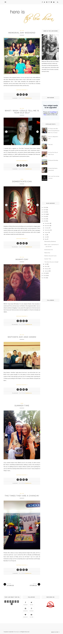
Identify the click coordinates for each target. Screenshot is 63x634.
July (46, 234)
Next (37, 56)
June (46, 237)
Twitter (31, 604)
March (46, 266)
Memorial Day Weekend (21, 33)
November (47, 225)
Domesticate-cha (22, 181)
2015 (44, 218)
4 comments (15, 483)
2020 (44, 207)
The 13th (50, 144)
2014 (44, 221)
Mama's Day (22, 259)
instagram (25, 610)
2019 (44, 209)
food (22, 179)
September (47, 230)
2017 (44, 214)
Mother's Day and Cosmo (22, 337)
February (47, 268)
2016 (44, 216)
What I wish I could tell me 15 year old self (22, 112)
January (46, 271)
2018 (44, 212)
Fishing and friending (53, 160)
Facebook (25, 604)
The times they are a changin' (22, 496)
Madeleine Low (28, 98)
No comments (15, 246)
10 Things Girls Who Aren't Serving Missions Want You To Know (53, 130)
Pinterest (31, 610)
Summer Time (22, 406)
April (46, 264)
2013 (44, 273)
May (46, 239)
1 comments (15, 98)
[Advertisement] (46, 84)
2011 (44, 277)
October (47, 227)
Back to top (54, 632)
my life (22, 30)
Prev (6, 56)
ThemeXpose (17, 631)
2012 (44, 275)
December (47, 223)
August (46, 232)
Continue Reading (21, 89)
